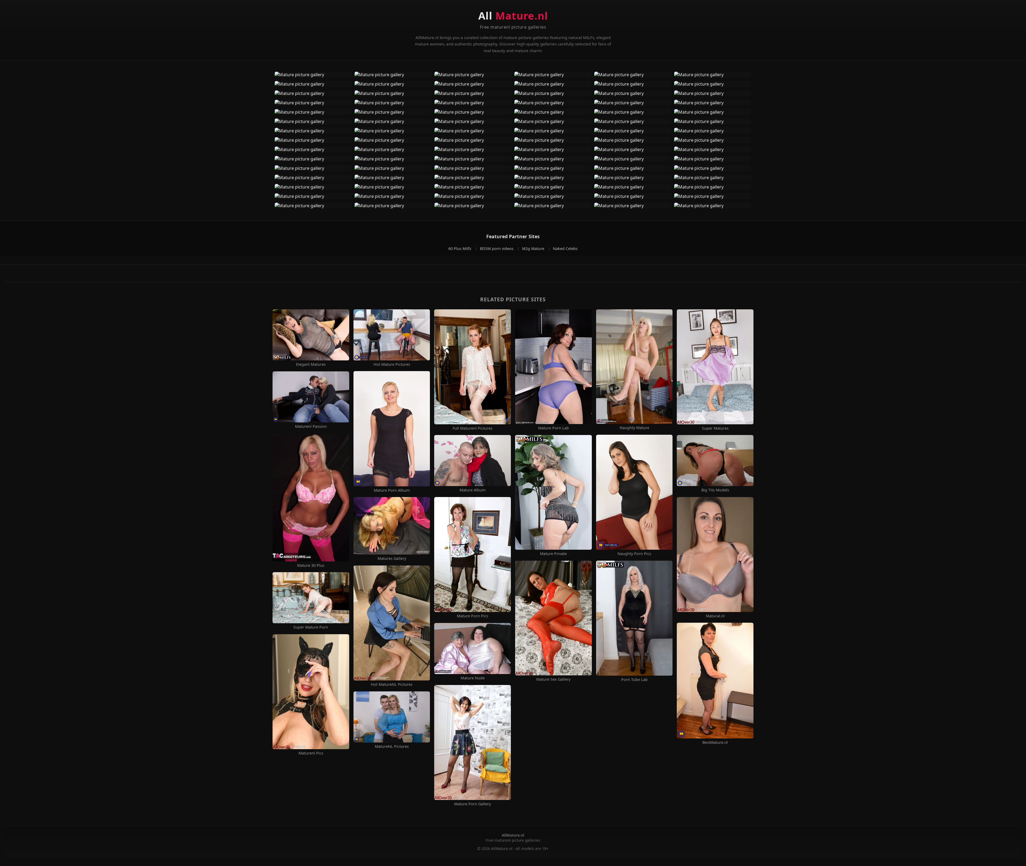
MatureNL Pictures (392, 746)
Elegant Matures (311, 364)
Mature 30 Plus (310, 565)
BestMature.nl (715, 742)
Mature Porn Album (392, 490)
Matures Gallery (392, 558)
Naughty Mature (634, 427)
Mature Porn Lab (553, 428)
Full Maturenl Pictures (472, 428)
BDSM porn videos (497, 248)
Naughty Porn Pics (634, 553)
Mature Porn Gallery (472, 804)
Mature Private (553, 553)
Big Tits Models (715, 490)
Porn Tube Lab (634, 679)
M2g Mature (533, 248)
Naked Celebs (565, 248)
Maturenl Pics (310, 753)
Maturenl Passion (311, 426)
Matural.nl (715, 616)
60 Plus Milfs (460, 248)
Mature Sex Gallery (553, 679)
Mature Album (472, 490)
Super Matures (715, 428)
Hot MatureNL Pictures (392, 684)
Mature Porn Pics (472, 616)
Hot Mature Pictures (392, 364)
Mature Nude (473, 678)
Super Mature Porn (310, 627)
